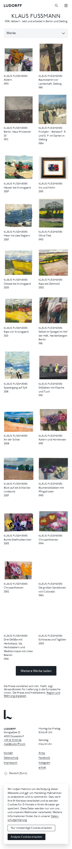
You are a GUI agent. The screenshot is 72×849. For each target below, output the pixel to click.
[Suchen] (56, 5)
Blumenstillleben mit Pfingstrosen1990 (51, 492)
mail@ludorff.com (14, 744)
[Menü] (66, 5)
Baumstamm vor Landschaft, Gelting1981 (50, 84)
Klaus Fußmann (35, 16)
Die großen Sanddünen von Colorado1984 (52, 592)
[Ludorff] (13, 5)
